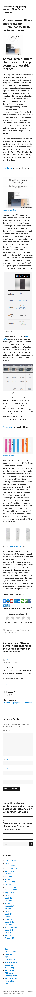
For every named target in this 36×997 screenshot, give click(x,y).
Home (7, 949)
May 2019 (8, 877)
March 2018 (9, 906)
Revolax (7, 427)
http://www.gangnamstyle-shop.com (18, 703)
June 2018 (8, 898)
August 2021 (9, 871)
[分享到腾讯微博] (15, 601)
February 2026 (10, 861)
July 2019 (8, 874)
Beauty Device (10, 970)
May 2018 (8, 901)
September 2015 (11, 927)
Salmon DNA (9, 981)
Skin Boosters (10, 960)
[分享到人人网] (18, 601)
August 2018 (9, 893)
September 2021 (11, 869)
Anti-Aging (9, 965)
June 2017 (8, 914)
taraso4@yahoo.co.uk (11, 676)
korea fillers (25, 630)
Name (5, 759)
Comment (6, 731)
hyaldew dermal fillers (9, 210)
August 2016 (9, 922)
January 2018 (9, 909)
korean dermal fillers (9, 632)
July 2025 (8, 863)
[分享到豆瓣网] (26, 601)
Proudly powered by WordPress (13, 993)
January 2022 (10, 866)
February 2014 (10, 938)
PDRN (7, 957)
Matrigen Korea (11, 978)
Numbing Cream (11, 976)
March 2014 (9, 935)
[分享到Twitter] (8, 605)
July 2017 (8, 911)
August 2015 (9, 930)
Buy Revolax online (8, 455)
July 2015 (8, 933)
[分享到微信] (22, 601)
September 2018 (11, 890)
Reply (5, 684)
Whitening (9, 973)
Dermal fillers (10, 952)
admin (8, 630)
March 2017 (9, 917)
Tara (9, 660)
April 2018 (9, 903)
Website (6, 778)
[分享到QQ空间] (8, 601)
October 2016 (9, 919)
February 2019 (10, 882)
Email (5, 769)
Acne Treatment (11, 962)
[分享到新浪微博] (11, 601)
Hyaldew (8, 168)
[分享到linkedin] (4, 605)
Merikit (8, 984)
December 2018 (10, 887)
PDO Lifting (9, 968)
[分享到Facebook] (29, 601)
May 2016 (8, 925)
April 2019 (8, 879)
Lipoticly (8, 954)
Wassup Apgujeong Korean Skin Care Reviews (14, 9)
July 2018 (8, 895)
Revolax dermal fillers (16, 546)
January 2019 (9, 885)
